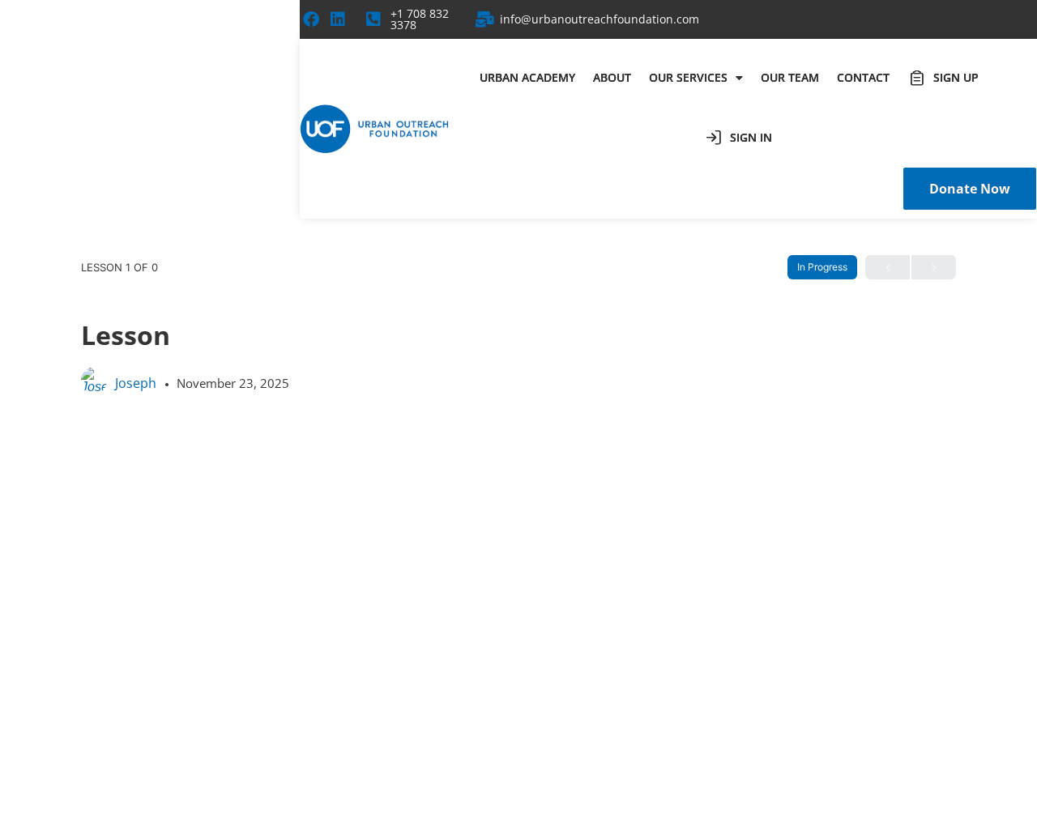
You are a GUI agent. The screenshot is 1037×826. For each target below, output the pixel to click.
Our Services (688, 77)
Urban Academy (527, 77)
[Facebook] (311, 19)
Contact (863, 77)
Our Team (790, 77)
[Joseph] (94, 387)
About (612, 77)
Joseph (137, 383)
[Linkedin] (337, 19)
